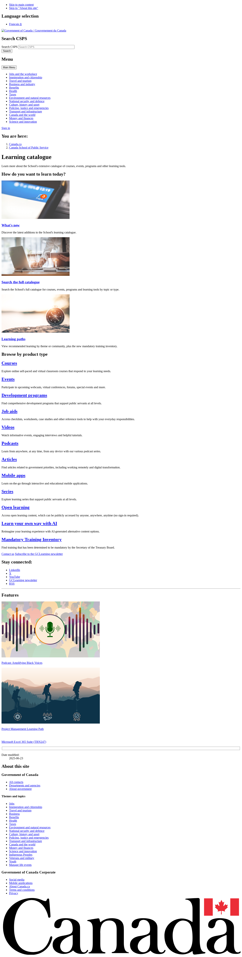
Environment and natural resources (29, 827)
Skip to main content (21, 4)
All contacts (16, 782)
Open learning (15, 507)
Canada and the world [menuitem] (22, 114)
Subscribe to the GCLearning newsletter (39, 554)
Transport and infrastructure (25, 841)
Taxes (12, 824)
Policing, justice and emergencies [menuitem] (29, 108)
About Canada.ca (19, 886)
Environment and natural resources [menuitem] (29, 97)
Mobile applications (21, 883)
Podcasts (10, 443)
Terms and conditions (22, 889)
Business (14, 813)
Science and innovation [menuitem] (23, 121)
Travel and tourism (20, 810)
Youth (12, 861)
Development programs (24, 395)
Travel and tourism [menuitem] (20, 80)
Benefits (14, 817)
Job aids (9, 411)
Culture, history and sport (24, 834)
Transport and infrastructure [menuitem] (25, 111)
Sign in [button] (6, 128)
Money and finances (21, 847)
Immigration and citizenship (25, 807)
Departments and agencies (24, 785)
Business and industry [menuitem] (22, 84)
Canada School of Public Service (28, 147)
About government (20, 788)
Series (7, 491)
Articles (9, 459)
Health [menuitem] (13, 91)
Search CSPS (10, 46)
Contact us (8, 554)
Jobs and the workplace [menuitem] (23, 74)
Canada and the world (22, 844)
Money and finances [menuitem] (21, 118)
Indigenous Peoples (20, 854)
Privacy (13, 893)
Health (13, 820)
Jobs (11, 803)
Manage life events (20, 864)
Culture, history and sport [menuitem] (24, 104)
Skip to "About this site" (23, 8)
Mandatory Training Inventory (32, 539)
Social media (16, 879)
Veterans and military (21, 858)
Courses (9, 363)
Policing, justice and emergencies (29, 837)
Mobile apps (13, 475)
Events (8, 379)
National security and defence (26, 830)
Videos (8, 427)
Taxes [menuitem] (12, 94)
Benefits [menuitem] (14, 87)
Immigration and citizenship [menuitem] (25, 77)
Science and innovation (23, 851)
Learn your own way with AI (29, 523)
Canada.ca (15, 144)
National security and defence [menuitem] (26, 101)
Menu (9, 67)
